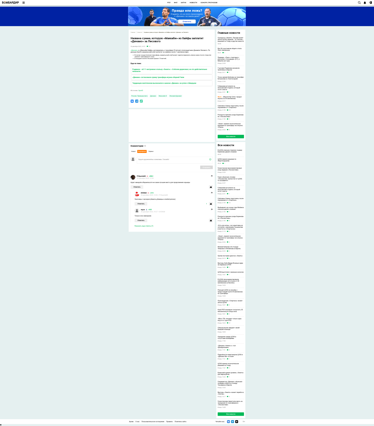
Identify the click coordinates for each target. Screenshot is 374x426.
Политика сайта (180, 421)
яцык (143, 210)
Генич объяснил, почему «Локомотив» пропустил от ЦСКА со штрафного (230, 178)
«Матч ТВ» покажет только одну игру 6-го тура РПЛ (229, 319)
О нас (137, 421)
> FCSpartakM (163, 195)
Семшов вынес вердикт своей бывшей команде (228, 328)
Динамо (153, 96)
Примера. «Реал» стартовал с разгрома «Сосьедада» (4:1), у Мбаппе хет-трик (229, 59)
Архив (131, 421)
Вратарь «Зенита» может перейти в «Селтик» (231, 393)
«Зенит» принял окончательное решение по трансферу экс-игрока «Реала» (230, 125)
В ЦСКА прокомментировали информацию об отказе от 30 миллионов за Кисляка (228, 281)
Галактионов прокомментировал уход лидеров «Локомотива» (230, 169)
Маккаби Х (163, 96)
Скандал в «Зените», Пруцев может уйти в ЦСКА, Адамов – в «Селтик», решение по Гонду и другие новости (231, 39)
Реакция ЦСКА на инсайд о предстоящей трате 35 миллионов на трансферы (230, 291)
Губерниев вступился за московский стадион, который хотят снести (229, 87)
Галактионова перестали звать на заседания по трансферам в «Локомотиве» (230, 403)
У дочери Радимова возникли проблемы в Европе (228, 69)
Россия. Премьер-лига (139, 96)
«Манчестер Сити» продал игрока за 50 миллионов (230, 97)
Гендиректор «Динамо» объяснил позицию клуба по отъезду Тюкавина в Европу (230, 383)
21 (229, 323)
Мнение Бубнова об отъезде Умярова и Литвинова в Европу (229, 247)
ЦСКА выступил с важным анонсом (231, 272)
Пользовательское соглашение (153, 421)
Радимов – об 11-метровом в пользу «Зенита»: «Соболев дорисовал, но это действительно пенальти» (169, 70)
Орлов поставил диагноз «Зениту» (230, 256)
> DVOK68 (161, 212)
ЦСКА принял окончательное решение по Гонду (228, 364)
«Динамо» (134, 50)
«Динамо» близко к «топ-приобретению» (227, 346)
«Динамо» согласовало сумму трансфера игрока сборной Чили (158, 77)
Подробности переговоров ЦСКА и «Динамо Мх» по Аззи (230, 355)
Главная (133, 32)
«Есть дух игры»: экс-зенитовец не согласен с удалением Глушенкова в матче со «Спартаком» (230, 227)
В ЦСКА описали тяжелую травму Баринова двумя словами (230, 151)
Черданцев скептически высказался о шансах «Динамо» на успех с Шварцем (164, 83)
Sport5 (140, 90)
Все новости (230, 136)
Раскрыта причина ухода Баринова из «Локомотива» (230, 115)
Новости (139, 32)
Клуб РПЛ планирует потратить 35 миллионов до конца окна (230, 310)
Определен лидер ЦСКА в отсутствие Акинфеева (227, 337)
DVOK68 (144, 193)
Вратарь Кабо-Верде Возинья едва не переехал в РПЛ (230, 264)
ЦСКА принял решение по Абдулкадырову (227, 160)
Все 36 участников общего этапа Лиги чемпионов (230, 49)
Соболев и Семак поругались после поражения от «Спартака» (230, 106)
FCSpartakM (141, 176)
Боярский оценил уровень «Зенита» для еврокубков (231, 373)
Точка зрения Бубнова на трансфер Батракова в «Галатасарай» (231, 78)
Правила (169, 421)
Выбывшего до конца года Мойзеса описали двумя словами (231, 208)
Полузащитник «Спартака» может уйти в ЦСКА (230, 301)
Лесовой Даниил (175, 96)
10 (229, 110)
